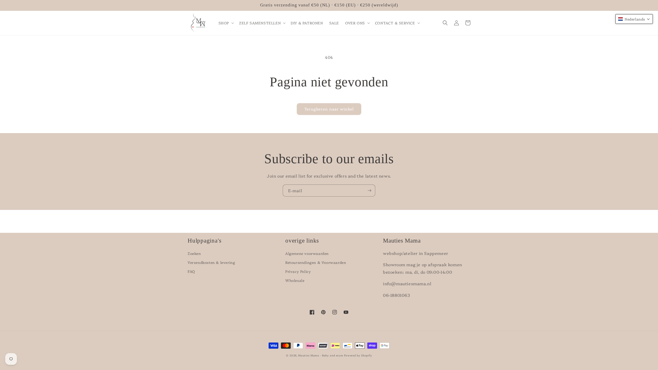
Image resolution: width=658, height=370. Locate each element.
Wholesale (294, 280)
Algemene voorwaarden (307, 253)
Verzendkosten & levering (211, 262)
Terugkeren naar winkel (329, 109)
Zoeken (194, 253)
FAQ (191, 271)
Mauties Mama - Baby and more (320, 355)
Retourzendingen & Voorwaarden (315, 262)
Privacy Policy (298, 271)
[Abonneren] (369, 190)
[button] (225, 22)
